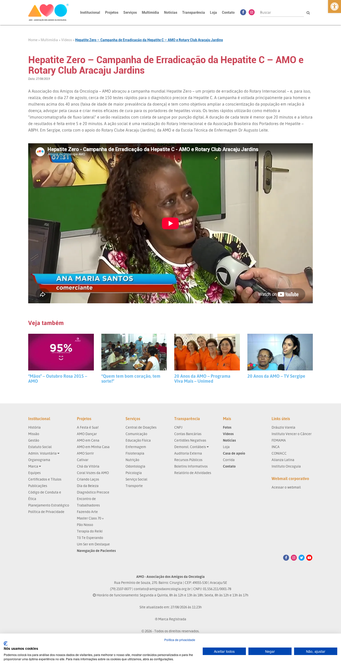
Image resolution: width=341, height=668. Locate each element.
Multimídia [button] (150, 12)
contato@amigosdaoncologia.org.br (162, 589)
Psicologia (134, 473)
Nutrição (132, 460)
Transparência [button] (193, 12)
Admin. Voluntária (42, 453)
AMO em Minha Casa (93, 447)
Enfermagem (136, 447)
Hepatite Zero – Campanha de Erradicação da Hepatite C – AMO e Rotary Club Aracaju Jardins (149, 40)
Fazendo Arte (87, 511)
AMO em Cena (88, 440)
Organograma (39, 460)
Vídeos (66, 40)
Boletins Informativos (191, 466)
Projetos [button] (111, 12)
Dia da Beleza (88, 486)
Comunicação (136, 434)
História (34, 427)
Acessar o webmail (286, 487)
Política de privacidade (179, 640)
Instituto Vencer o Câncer (292, 434)
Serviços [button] (130, 12)
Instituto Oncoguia (286, 466)
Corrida (229, 460)
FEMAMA (279, 440)
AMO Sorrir (85, 453)
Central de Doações (141, 427)
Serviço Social (136, 479)
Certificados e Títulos (44, 479)
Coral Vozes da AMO (93, 473)
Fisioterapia (135, 453)
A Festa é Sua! (88, 427)
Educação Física (138, 440)
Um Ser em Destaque (93, 544)
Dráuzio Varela (283, 427)
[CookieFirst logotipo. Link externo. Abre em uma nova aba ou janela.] (5, 643)
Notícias (170, 12)
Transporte (134, 486)
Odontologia (135, 466)
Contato (228, 12)
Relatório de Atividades (192, 473)
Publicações (37, 486)
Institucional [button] (90, 12)
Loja (213, 12)
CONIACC (279, 453)
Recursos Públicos (188, 460)
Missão (33, 434)
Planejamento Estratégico (48, 505)
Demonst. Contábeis (190, 447)
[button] (334, 6)
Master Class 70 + (90, 518)
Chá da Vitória (88, 466)
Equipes (34, 473)
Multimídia (49, 40)
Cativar (82, 460)
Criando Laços (88, 479)
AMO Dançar (87, 434)
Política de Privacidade (46, 511)
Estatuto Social (40, 447)
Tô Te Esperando (90, 537)
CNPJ (178, 427)
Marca (33, 466)
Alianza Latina (283, 460)
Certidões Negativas (190, 440)
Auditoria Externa (188, 453)
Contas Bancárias (187, 434)
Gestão (33, 440)
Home (32, 40)
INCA (276, 447)
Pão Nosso (85, 524)
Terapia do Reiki (90, 531)
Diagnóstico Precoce (93, 492)
